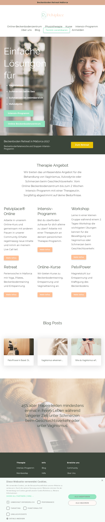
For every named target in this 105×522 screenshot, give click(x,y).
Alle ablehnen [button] (82, 503)
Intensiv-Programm (86, 27)
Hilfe (44, 473)
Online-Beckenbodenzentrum (24, 27)
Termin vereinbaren (57, 30)
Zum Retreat (82, 145)
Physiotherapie (53, 27)
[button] (36, 496)
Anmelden (78, 30)
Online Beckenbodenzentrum (24, 124)
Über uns (26, 30)
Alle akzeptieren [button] (82, 497)
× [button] (102, 480)
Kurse (69, 27)
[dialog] (52, 500)
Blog (37, 30)
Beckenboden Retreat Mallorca (52, 2)
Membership (22, 473)
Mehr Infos (11, 258)
